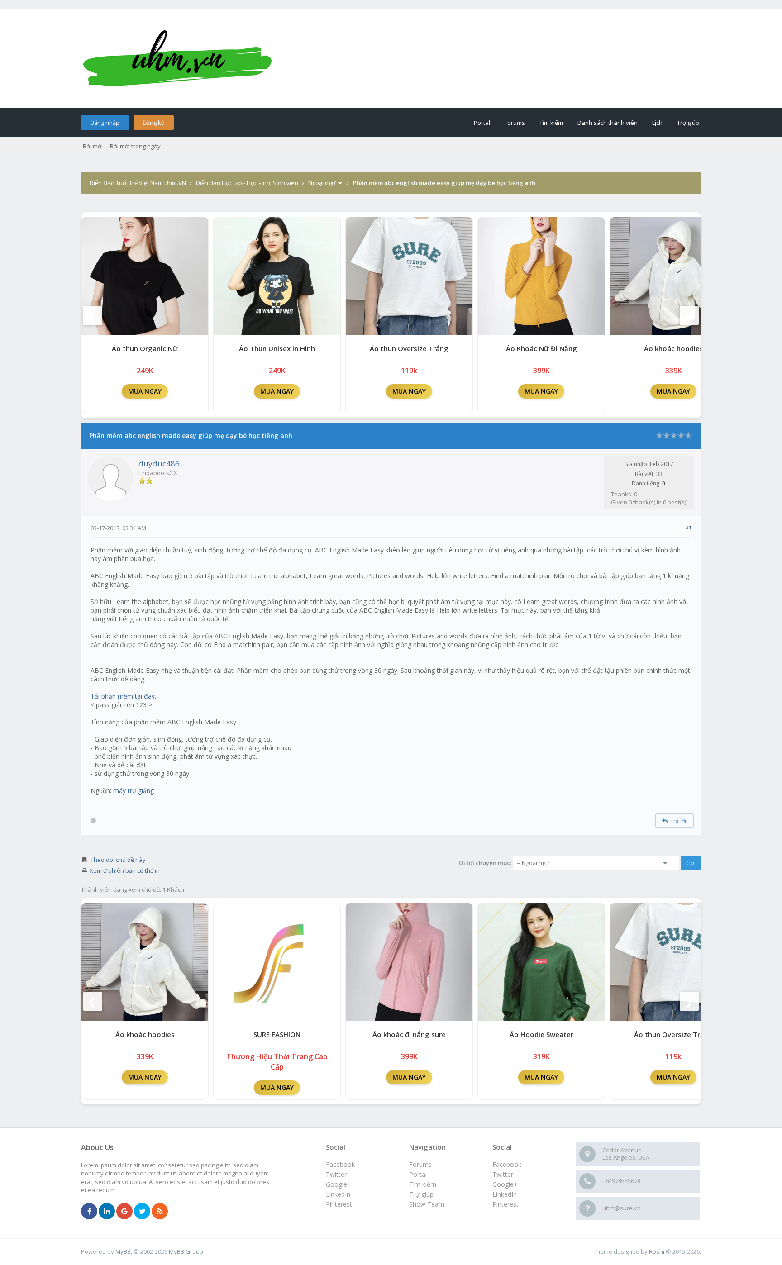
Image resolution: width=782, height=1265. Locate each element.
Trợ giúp (688, 123)
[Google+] (124, 1212)
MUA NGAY (145, 391)
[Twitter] (142, 1212)
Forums (515, 123)
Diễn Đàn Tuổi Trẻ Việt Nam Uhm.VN (138, 183)
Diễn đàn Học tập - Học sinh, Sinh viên (247, 183)
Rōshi (656, 1251)
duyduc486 (159, 463)
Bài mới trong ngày (135, 146)
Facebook (506, 1164)
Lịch (657, 123)
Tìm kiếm (551, 123)
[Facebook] (89, 1212)
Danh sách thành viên (607, 123)
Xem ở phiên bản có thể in (125, 870)
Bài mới (93, 146)
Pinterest (505, 1204)
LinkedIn (504, 1194)
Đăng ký (153, 123)
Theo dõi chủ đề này (118, 860)
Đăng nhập (104, 123)
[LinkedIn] (107, 1212)
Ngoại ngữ (322, 183)
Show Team (426, 1204)
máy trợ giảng (132, 790)
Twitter (502, 1174)
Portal (482, 123)
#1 (688, 527)
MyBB (123, 1251)
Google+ (505, 1184)
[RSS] (160, 1212)
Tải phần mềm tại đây (123, 696)
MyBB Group (186, 1251)
